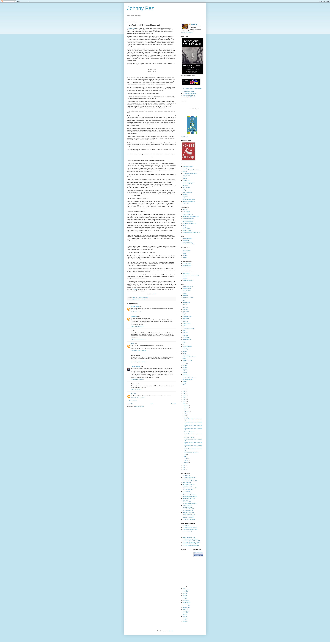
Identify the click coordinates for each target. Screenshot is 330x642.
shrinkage (135, 289)
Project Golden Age (141, 299)
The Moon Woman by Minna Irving (191, 545)
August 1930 (186, 600)
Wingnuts (185, 381)
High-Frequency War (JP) (188, 484)
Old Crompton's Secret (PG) (189, 495)
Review (184, 353)
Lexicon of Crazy (186, 323)
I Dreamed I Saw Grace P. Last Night (191, 275)
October (186, 409)
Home (152, 403)
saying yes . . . (186, 227)
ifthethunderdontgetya (188, 221)
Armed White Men (187, 288)
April (185, 456)
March (185, 458)
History (184, 313)
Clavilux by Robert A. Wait (189, 537)
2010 (184, 403)
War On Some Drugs (187, 379)
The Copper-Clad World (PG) (189, 477)
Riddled (184, 225)
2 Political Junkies (187, 263)
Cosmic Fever (186, 525)
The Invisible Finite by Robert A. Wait (191, 540)
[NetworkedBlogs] (198, 554)
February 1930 (186, 590)
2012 (184, 399)
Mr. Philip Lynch (135, 306)
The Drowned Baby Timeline (189, 93)
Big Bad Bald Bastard (188, 214)
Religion (185, 351)
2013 (184, 397)
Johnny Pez (140, 8)
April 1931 (185, 614)
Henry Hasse (134, 299)
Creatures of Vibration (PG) (189, 479)
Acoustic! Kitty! (186, 213)
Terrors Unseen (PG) (187, 507)
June (185, 417)
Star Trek (185, 365)
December (186, 405)
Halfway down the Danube (189, 182)
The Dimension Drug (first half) (190, 527)
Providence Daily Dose (188, 280)
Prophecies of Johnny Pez (189, 95)
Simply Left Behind (187, 228)
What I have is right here (189, 437)
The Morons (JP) (186, 491)
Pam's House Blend (187, 192)
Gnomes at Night (186, 250)
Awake (184, 292)
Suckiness (185, 370)
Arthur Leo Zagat (186, 290)
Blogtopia (185, 293)
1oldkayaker (134, 316)
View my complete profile (187, 32)
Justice (184, 320)
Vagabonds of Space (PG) (189, 514)
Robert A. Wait (186, 355)
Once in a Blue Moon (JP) (189, 498)
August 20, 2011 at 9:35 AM (137, 326)
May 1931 (185, 616)
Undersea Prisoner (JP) (188, 512)
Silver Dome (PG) (187, 501)
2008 (184, 467)
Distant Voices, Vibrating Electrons (191, 216)
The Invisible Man (187, 376)
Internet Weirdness (187, 316)
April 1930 (185, 593)
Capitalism (185, 295)
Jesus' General (186, 187)
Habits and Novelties (187, 238)
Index (184, 588)
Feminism (185, 304)
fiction (184, 306)
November (186, 407)
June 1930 (185, 597)
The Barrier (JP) (186, 475)
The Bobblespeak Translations (190, 173)
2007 (184, 469)
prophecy (185, 348)
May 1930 (185, 595)
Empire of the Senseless (188, 218)
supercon (185, 372)
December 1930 (186, 607)
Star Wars (185, 367)
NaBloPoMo (185, 335)
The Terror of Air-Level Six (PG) (190, 503)
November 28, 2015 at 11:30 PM (138, 362)
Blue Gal (185, 171)
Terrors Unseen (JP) (187, 505)
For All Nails (185, 307)
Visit (184, 136)
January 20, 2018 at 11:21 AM (138, 397)
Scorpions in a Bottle (187, 360)
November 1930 (186, 605)
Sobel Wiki (185, 363)
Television (185, 374)
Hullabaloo (185, 185)
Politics (184, 342)
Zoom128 (133, 393)
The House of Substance (188, 220)
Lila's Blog (185, 278)
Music (184, 334)
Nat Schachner (186, 337)
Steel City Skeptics (187, 265)
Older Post (173, 403)
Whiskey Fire (186, 203)
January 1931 (186, 609)
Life (183, 327)
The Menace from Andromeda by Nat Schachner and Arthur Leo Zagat (191, 543)
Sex (183, 362)
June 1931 (185, 618)
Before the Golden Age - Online (191, 452)
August (186, 413)
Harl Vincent (185, 309)
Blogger (171, 631)
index (184, 314)
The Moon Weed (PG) (188, 489)
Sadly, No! (185, 209)
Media (184, 330)
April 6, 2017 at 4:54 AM (136, 389)
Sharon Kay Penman (187, 242)
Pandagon (185, 194)
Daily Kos (185, 176)
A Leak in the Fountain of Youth (190, 529)
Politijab (184, 198)
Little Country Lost (187, 190)
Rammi (184, 253)
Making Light (186, 240)
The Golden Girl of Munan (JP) (190, 480)
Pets (184, 341)
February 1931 (186, 611)
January (186, 462)
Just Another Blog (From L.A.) (189, 223)
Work (184, 384)
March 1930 (185, 591)
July (185, 415)
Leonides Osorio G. (135, 366)
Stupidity (185, 369)
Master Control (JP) (187, 486)
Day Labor (185, 299)
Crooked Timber (186, 175)
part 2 (154, 294)
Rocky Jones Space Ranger (189, 356)
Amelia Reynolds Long (188, 286)
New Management (187, 339)
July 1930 (185, 598)
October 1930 (186, 604)
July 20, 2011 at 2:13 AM (136, 312)
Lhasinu (184, 325)
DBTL (184, 300)
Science (184, 358)
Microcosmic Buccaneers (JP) (189, 487)
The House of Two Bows (188, 184)
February (186, 460)
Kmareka (185, 276)
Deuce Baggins (186, 302)
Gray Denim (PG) (187, 482)
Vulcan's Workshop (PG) (188, 516)
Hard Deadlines (186, 273)
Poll (183, 344)
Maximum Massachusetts (188, 91)
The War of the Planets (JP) (189, 519)
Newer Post (130, 403)
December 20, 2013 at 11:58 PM (138, 350)
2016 (184, 391)
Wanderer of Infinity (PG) (188, 517)
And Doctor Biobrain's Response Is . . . (191, 170)
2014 (184, 395)
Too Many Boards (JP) (188, 510)
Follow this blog (198, 555)
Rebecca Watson (187, 349)
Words (184, 383)
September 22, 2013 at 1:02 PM (138, 339)
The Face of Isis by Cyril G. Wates (190, 539)
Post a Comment (133, 400)
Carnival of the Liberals (188, 297)
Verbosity (185, 257)
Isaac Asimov (186, 318)
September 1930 (186, 602)
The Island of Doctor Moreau (189, 378)
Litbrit (184, 189)
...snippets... (185, 255)
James (133, 343)
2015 (184, 393)
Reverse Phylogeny (187, 531)
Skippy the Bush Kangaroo (189, 201)
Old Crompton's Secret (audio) (190, 496)
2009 (184, 465)
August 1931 (186, 621)
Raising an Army (186, 252)
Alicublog (185, 168)
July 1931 (185, 619)
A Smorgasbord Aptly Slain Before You (191, 232)
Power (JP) (185, 500)
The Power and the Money (189, 199)
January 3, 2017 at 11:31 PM (137, 379)
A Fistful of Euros (186, 180)
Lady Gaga (185, 321)
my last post (131, 28)
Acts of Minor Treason (188, 166)
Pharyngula (185, 196)
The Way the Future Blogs (189, 243)
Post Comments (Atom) (139, 406)
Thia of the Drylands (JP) (188, 509)
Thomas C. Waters (187, 267)
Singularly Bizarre (187, 230)
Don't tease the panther (189, 431)
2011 (184, 401)
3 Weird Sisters (186, 211)
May (185, 454)
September (186, 411)
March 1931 (185, 612)
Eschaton (185, 178)
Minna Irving (185, 332)
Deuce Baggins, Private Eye (189, 97)
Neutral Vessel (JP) (187, 493)
